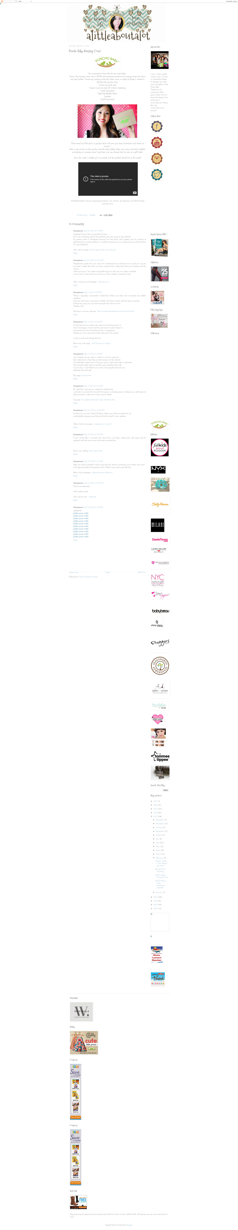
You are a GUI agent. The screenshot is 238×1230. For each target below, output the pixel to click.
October (159, 827)
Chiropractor (86, 375)
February (160, 858)
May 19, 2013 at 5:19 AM (93, 434)
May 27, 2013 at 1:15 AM (93, 461)
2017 (156, 801)
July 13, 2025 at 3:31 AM (93, 507)
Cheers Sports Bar (95, 451)
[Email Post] (100, 215)
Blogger (129, 1225)
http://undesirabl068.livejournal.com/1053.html (115, 311)
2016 (156, 805)
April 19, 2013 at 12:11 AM (93, 260)
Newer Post (73, 572)
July (157, 839)
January (159, 892)
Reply (75, 253)
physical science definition (102, 472)
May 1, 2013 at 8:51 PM (92, 292)
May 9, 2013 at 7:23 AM (93, 386)
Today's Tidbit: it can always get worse (161, 863)
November (160, 824)
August (159, 835)
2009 (156, 909)
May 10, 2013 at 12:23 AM (93, 410)
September (160, 831)
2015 (156, 809)
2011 (155, 901)
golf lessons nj (103, 282)
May (158, 847)
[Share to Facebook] (110, 215)
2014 (156, 813)
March (159, 854)
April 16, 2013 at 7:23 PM (93, 231)
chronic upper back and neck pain (102, 250)
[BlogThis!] (106, 215)
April (158, 850)
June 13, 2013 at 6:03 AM (93, 483)
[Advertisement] (156, 196)
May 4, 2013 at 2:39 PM (92, 354)
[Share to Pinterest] (111, 215)
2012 (156, 897)
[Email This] (104, 215)
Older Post (141, 572)
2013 (156, 816)
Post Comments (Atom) (88, 577)
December (160, 820)
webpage (92, 497)
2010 (156, 905)
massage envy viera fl (103, 424)
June (158, 843)
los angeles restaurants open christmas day (98, 400)
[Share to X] (108, 215)
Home (107, 572)
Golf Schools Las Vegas (101, 343)
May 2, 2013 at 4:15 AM (93, 322)
